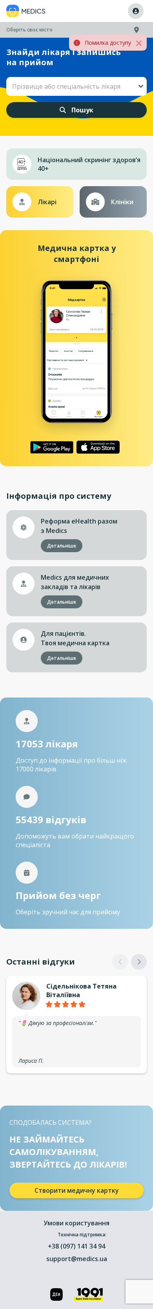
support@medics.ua (76, 1258)
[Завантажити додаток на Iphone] (98, 447)
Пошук (81, 110)
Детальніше (61, 545)
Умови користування (76, 1223)
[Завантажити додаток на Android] (51, 447)
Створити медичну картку (77, 1190)
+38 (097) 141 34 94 (76, 1246)
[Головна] (26, 11)
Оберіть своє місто (29, 29)
